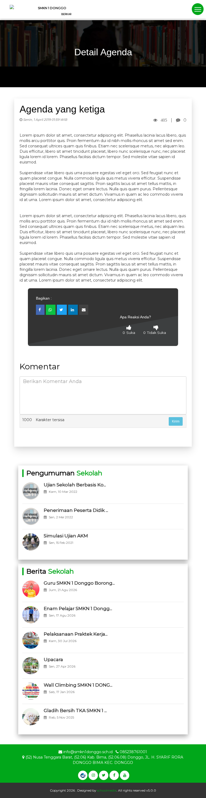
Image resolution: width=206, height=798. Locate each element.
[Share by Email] (83, 310)
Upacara (53, 659)
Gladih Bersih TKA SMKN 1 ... (75, 710)
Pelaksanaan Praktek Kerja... (76, 634)
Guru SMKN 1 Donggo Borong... (79, 583)
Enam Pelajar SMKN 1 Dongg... (78, 608)
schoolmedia (106, 790)
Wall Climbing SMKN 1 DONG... (78, 685)
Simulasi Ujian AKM (66, 535)
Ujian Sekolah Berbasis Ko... (75, 484)
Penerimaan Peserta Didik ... (76, 510)
